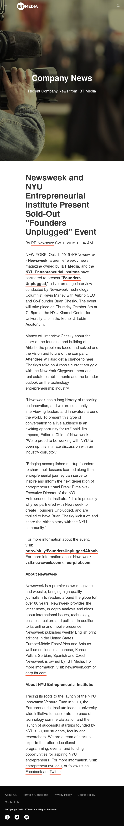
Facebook (34, 771)
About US (11, 794)
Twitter (55, 771)
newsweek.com (78, 667)
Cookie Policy (86, 794)
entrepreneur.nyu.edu (44, 765)
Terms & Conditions (35, 794)
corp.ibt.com (36, 672)
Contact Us (12, 802)
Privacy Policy (63, 794)
